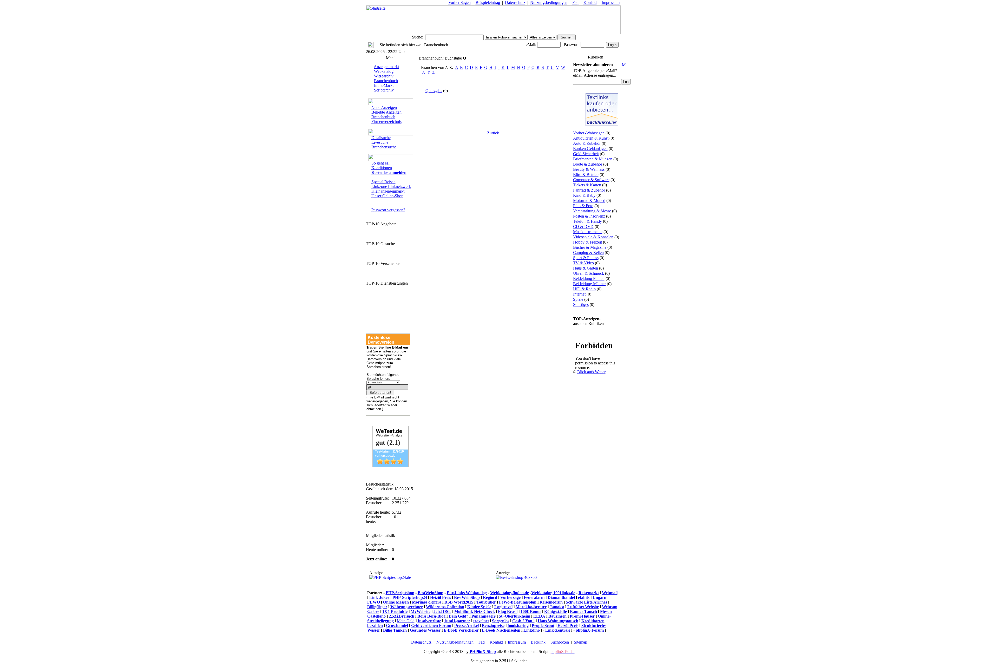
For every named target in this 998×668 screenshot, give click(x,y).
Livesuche (379, 142)
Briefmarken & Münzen (592, 159)
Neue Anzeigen (384, 107)
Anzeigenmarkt (386, 66)
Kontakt (590, 2)
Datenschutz (515, 2)
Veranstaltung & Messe (592, 211)
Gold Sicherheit (586, 154)
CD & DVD (583, 226)
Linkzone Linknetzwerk (391, 186)
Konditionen (381, 168)
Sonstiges (581, 304)
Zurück (493, 133)
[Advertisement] (602, 462)
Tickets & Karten (587, 185)
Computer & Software (591, 180)
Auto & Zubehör (587, 143)
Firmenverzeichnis (386, 121)
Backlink (538, 642)
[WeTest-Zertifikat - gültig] (390, 465)
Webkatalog (383, 71)
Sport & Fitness (586, 258)
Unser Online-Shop (387, 196)
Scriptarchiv (384, 90)
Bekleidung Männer (589, 283)
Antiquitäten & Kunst (590, 138)
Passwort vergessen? (388, 210)
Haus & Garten (585, 268)
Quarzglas (433, 90)
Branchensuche (384, 147)
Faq (575, 2)
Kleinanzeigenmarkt (387, 191)
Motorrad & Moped (589, 200)
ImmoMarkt (383, 85)
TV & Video (583, 263)
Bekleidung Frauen (589, 278)
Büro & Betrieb (586, 174)
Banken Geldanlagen (590, 148)
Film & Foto (583, 206)
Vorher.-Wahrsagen (589, 133)
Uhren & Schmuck (588, 273)
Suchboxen (559, 642)
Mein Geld (406, 621)
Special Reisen (383, 182)
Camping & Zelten (588, 252)
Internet (579, 294)
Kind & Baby (584, 195)
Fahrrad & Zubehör (589, 190)
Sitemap (580, 642)
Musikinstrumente (587, 232)
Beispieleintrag (488, 2)
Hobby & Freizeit (587, 242)
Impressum (611, 2)
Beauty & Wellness (589, 169)
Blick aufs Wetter (591, 372)
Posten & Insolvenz (589, 216)
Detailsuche (381, 137)
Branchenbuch (386, 80)
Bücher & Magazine (589, 247)
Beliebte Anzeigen (386, 112)
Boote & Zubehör (587, 164)
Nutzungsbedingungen (548, 2)
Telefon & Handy (587, 221)
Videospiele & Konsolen (593, 237)
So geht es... (381, 163)
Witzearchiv (383, 76)
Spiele (578, 299)
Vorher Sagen (459, 2)
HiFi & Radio (584, 289)
